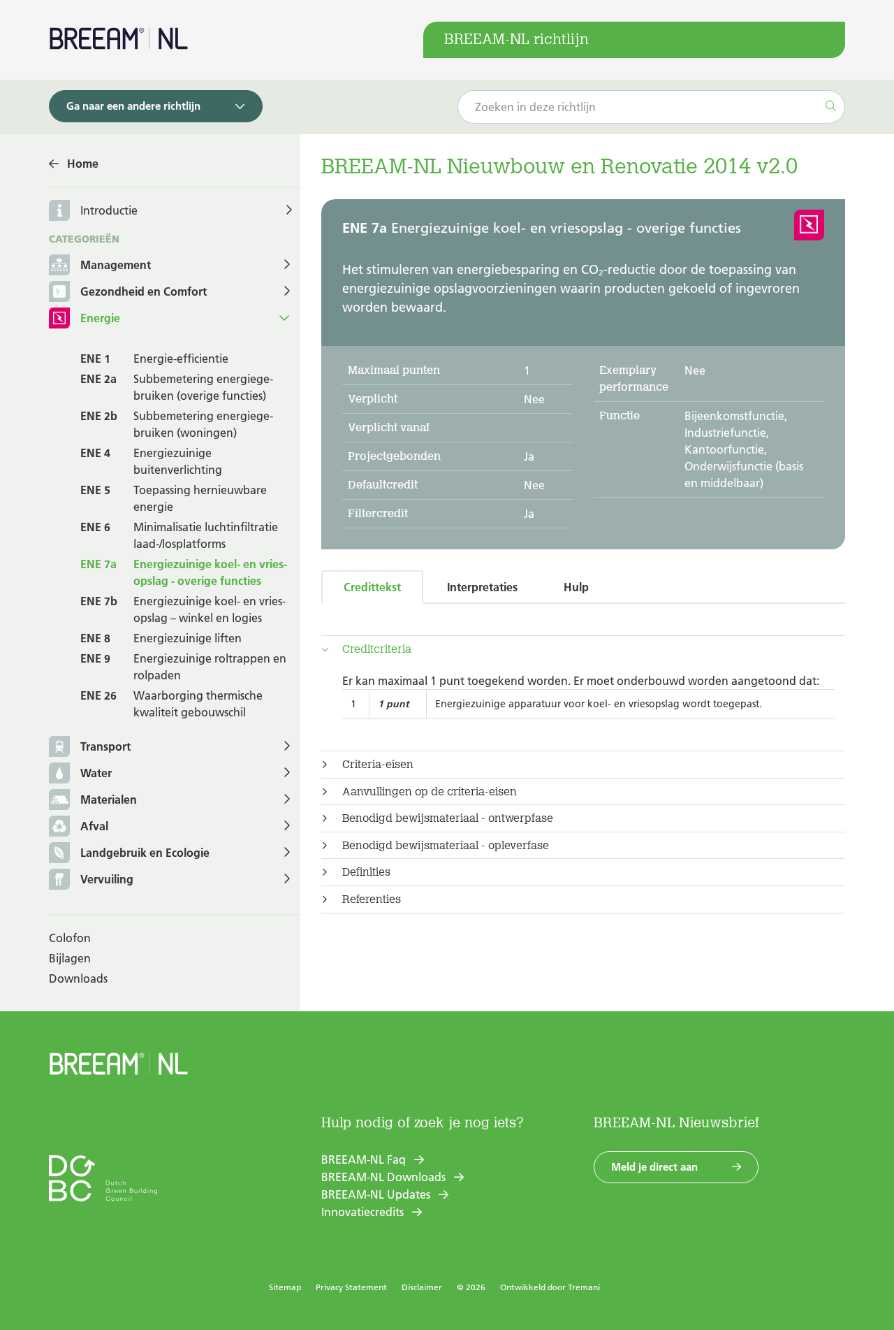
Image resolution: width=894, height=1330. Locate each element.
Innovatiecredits (362, 1212)
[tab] (583, 649)
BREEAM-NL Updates (375, 1194)
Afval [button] (94, 826)
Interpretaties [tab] (482, 587)
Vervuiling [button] (106, 879)
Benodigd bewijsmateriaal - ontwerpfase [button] (447, 818)
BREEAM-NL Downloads (383, 1177)
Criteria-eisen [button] (377, 764)
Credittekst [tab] (372, 587)
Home (82, 164)
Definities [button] (366, 872)
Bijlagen (70, 958)
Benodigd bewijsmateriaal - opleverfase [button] (445, 845)
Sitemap (285, 1287)
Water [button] (96, 773)
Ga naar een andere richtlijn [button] (133, 106)
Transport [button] (105, 746)
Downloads (78, 978)
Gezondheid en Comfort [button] (143, 291)
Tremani (584, 1287)
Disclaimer (422, 1287)
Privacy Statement (351, 1287)
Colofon (70, 938)
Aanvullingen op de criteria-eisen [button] (429, 792)
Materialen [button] (108, 800)
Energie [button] (100, 318)
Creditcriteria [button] (376, 649)
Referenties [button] (371, 899)
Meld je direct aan (654, 1166)
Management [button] (115, 265)
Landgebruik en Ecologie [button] (145, 853)
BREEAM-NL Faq (363, 1159)
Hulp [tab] (576, 587)
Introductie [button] (109, 210)
